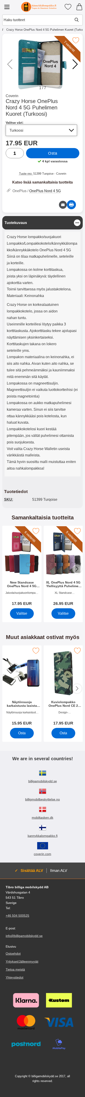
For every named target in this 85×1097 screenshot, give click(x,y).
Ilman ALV (58, 870)
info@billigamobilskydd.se (24, 936)
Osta (52, 153)
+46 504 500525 (17, 915)
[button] (75, 64)
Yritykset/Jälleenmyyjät (22, 961)
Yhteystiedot (14, 977)
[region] (42, 222)
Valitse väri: (15, 122)
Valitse (21, 613)
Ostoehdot (13, 953)
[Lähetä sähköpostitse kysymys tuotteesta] (63, 205)
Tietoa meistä (15, 969)
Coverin (12, 96)
